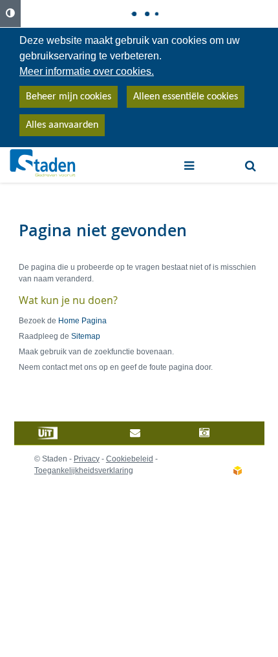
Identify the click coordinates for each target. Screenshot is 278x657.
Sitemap (85, 336)
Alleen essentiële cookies (185, 97)
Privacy (87, 458)
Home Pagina (82, 320)
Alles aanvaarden (62, 125)
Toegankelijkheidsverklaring (83, 470)
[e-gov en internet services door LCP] (237, 471)
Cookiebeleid (129, 458)
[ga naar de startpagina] (43, 163)
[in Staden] (69, 433)
